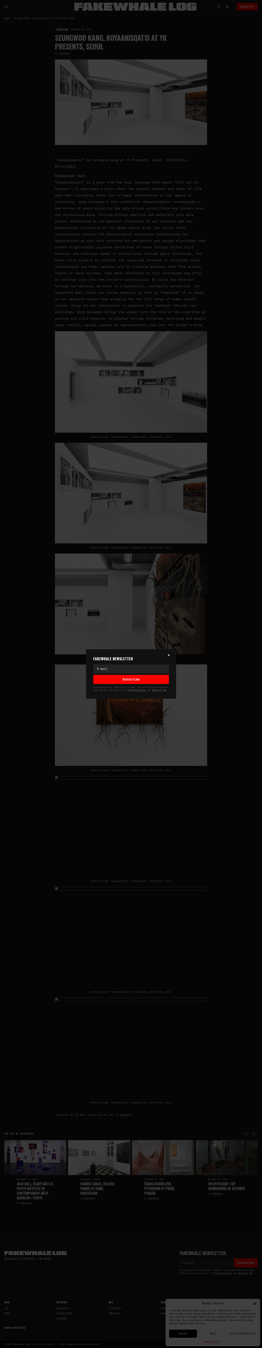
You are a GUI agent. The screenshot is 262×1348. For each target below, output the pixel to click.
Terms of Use (159, 690)
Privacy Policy (137, 690)
